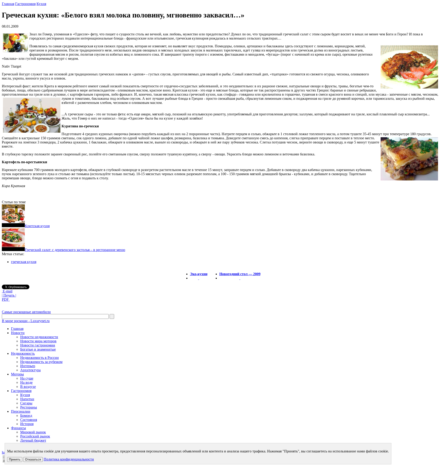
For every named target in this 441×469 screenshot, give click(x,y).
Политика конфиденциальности (69, 459)
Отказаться (33, 459)
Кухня (41, 4)
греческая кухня (23, 262)
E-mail (7, 291)
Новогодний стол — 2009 (239, 274)
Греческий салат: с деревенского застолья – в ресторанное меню (75, 250)
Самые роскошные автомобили (26, 312)
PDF (6, 299)
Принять (14, 459)
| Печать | (9, 295)
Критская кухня (37, 226)
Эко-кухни (198, 274)
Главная (8, 4)
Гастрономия (25, 4)
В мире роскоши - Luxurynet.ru (26, 321)
